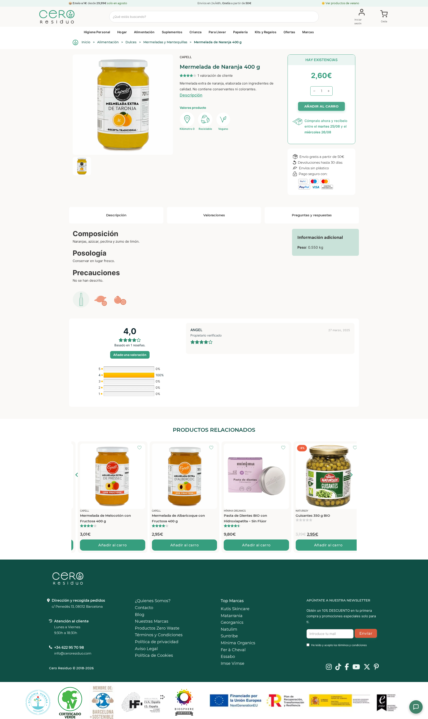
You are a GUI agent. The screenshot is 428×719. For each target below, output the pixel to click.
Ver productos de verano (342, 3)
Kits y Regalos (265, 32)
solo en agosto (117, 3)
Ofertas (289, 32)
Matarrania (232, 615)
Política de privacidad (156, 641)
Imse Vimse (232, 663)
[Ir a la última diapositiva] (76, 474)
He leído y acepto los (339, 645)
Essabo (228, 656)
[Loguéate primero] (134, 448)
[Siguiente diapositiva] (351, 474)
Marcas (308, 32)
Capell (186, 57)
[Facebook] (347, 667)
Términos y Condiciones (159, 634)
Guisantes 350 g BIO (306, 515)
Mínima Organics (238, 642)
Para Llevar (217, 32)
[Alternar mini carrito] (384, 17)
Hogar (122, 32)
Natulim (229, 629)
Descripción (191, 95)
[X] (367, 667)
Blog (139, 614)
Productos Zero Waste (157, 628)
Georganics (232, 622)
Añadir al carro (106, 545)
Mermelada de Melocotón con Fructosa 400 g (99, 518)
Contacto (144, 607)
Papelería (240, 32)
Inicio (86, 42)
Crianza (195, 32)
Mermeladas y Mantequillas (165, 42)
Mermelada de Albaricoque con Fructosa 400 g (172, 518)
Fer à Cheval (233, 649)
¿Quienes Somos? (153, 600)
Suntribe (229, 636)
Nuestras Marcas (151, 621)
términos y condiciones (352, 645)
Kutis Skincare (235, 608)
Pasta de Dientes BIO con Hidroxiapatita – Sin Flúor (239, 518)
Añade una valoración (129, 355)
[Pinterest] (376, 667)
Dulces (131, 42)
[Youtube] (356, 667)
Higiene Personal (97, 32)
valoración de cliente (215, 75)
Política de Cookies (154, 655)
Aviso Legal (146, 648)
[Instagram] (329, 667)
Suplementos (172, 32)
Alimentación (144, 32)
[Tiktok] (338, 667)
